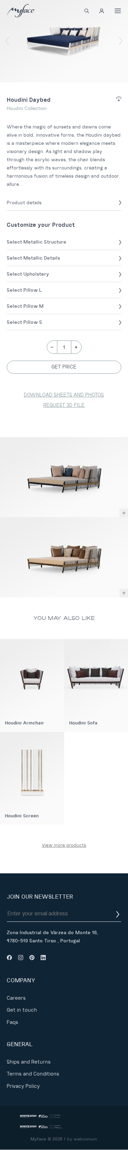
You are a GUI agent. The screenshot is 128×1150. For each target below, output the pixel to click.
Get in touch (22, 1010)
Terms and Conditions (33, 1074)
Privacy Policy (23, 1086)
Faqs (12, 1022)
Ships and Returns (29, 1062)
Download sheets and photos (64, 395)
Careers (16, 998)
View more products (64, 845)
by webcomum (82, 1139)
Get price (64, 367)
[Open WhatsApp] (111, 1132)
